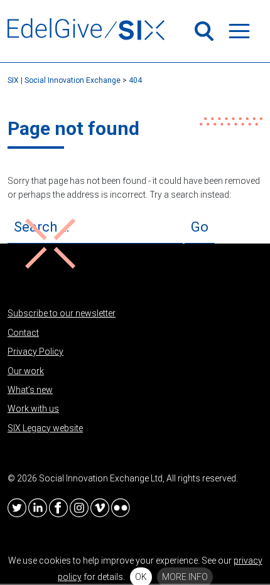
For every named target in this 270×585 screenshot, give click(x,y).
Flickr (120, 507)
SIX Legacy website (45, 428)
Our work (26, 371)
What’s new (30, 390)
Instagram (79, 507)
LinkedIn (37, 507)
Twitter (17, 507)
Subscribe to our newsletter (62, 313)
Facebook (58, 507)
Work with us (33, 409)
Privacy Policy (35, 351)
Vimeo (99, 507)
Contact (23, 333)
